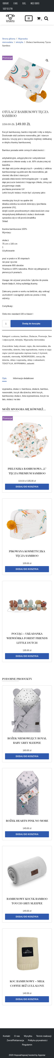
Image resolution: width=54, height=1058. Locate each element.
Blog (24, 3)
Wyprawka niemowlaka (34, 340)
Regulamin (27, 1044)
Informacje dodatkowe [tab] (23, 378)
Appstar (41, 1055)
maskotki (6, 357)
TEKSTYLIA (7, 363)
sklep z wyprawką (18, 360)
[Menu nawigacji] (29, 18)
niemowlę (15, 357)
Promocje (42, 336)
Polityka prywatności (37, 1040)
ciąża (29, 346)
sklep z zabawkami (35, 360)
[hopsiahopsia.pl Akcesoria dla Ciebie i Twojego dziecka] (10, 18)
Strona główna (8, 39)
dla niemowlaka (40, 346)
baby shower (20, 346)
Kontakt (6, 3)
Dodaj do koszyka (31, 323)
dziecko (16, 350)
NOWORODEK (28, 357)
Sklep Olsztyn (8, 8)
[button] (47, 60)
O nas (16, 3)
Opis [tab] (4, 378)
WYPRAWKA (20, 363)
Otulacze (33, 336)
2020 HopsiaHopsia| (18, 1055)
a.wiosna (15, 336)
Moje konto (35, 3)
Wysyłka (28, 1036)
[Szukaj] (46, 18)
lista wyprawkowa (29, 350)
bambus (24, 336)
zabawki (30, 363)
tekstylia (19, 42)
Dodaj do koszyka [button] (27, 486)
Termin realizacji (43, 1036)
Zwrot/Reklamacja (15, 1040)
